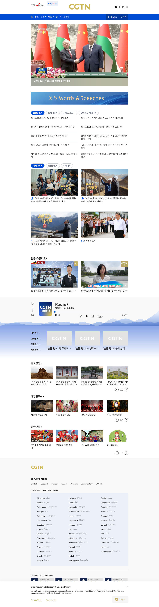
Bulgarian (46, 516)
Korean (75, 525)
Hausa (43, 560)
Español (44, 483)
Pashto (106, 498)
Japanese (77, 520)
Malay (78, 533)
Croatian (44, 525)
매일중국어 (37, 396)
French (43, 547)
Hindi (73, 502)
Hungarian (77, 507)
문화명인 (34, 344)
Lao (73, 529)
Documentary (87, 483)
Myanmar (79, 542)
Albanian (43, 498)
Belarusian (47, 507)
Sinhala (107, 516)
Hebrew (75, 498)
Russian (108, 507)
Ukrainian (110, 542)
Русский (74, 483)
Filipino (43, 542)
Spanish (108, 520)
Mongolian (77, 538)
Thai (105, 533)
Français (55, 483)
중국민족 (35, 426)
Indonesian (79, 511)
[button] (57, 74)
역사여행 (34, 332)
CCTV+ (99, 483)
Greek (44, 556)
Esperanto (46, 538)
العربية (64, 483)
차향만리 (34, 349)
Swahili (108, 525)
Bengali (42, 511)
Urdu (105, 547)
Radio (114, 16)
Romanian (109, 502)
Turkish (107, 538)
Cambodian (44, 520)
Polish (74, 556)
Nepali (74, 547)
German (44, 551)
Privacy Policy (36, 600)
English (34, 483)
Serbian (108, 511)
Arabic (43, 502)
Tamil (106, 529)
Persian (75, 551)
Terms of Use (51, 600)
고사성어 (34, 338)
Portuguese (78, 560)
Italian (75, 516)
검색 (124, 16)
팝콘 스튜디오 (38, 258)
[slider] (55, 312)
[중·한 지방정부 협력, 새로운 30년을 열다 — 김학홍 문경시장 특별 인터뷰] (79, 76)
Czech (42, 529)
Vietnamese (110, 551)
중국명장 (35, 363)
